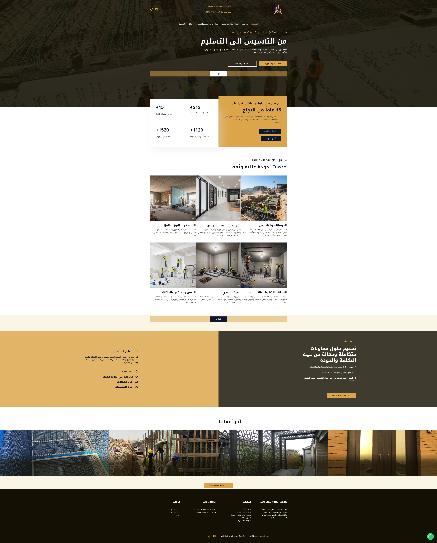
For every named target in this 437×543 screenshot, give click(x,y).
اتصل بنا (182, 24)
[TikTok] (151, 9)
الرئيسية (254, 24)
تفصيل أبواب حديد (244, 509)
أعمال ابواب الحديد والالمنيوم (207, 24)
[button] (430, 536)
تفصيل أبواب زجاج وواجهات (241, 515)
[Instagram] (156, 9)
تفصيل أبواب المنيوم (243, 512)
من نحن (245, 24)
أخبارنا (191, 24)
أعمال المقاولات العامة (230, 24)
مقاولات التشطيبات (244, 520)
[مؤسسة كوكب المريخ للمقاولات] (277, 9)
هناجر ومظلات (246, 517)
